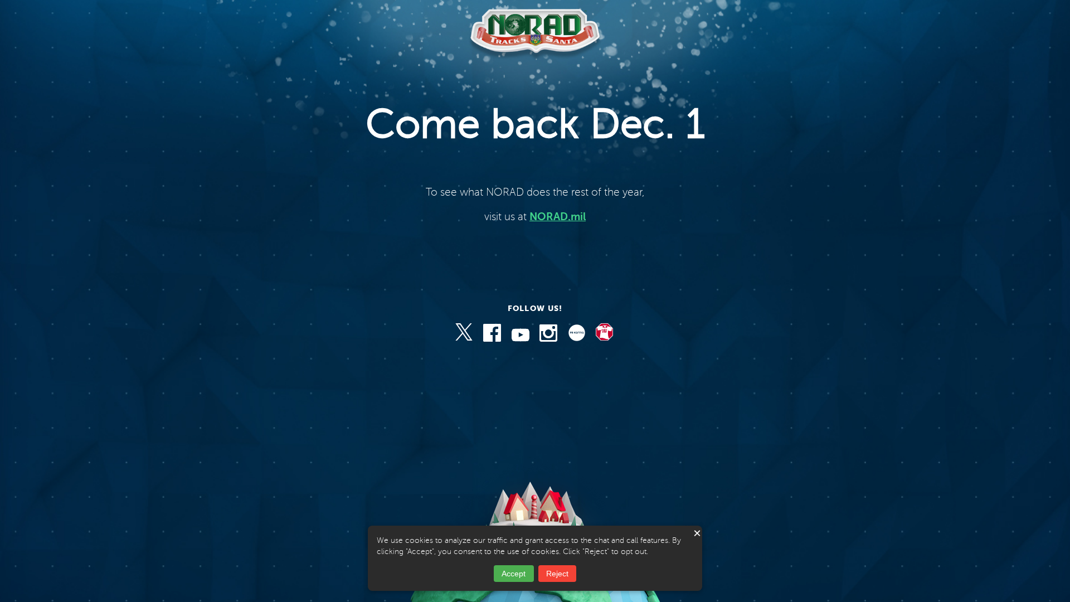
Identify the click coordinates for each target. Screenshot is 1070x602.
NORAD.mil (557, 216)
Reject (557, 573)
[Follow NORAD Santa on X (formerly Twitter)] (465, 339)
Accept (514, 573)
